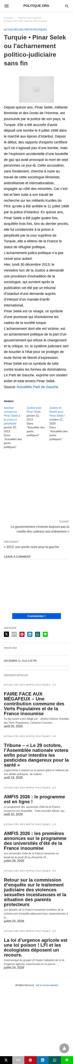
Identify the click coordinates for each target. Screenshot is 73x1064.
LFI (54, 685)
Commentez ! (36, 616)
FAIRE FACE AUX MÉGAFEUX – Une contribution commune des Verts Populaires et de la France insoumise (34, 703)
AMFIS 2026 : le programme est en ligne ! (34, 799)
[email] (18, 1060)
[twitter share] (6, 634)
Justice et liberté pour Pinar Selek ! (57, 411)
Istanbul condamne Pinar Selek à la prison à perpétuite (12, 415)
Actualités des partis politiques (25, 21)
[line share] (45, 634)
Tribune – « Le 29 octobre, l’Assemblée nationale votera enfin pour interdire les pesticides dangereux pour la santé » (36, 755)
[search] (67, 6)
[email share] (14, 634)
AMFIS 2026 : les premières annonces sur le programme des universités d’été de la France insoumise (35, 841)
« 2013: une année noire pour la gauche (31, 547)
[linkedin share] (29, 634)
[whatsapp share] (37, 634)
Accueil (9, 18)
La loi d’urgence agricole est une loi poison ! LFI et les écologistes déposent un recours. (35, 947)
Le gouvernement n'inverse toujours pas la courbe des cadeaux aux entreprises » (40, 528)
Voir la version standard (47, 985)
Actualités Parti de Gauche (37, 387)
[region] (36, 485)
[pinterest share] (22, 634)
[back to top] (64, 1048)
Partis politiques (29, 18)
